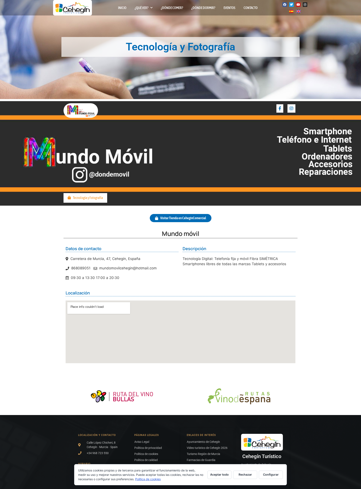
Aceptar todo (219, 474)
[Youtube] (298, 4)
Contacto (251, 8)
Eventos (229, 8)
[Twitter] (291, 4)
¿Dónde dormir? (203, 8)
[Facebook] (284, 4)
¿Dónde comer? (172, 8)
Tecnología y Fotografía (88, 198)
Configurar (271, 474)
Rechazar (245, 474)
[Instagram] (305, 4)
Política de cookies (148, 479)
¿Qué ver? (141, 8)
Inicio (122, 8)
